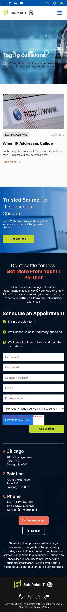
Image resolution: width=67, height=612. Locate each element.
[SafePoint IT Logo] (33, 584)
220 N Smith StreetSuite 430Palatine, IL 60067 (18, 483)
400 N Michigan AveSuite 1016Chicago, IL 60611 (19, 460)
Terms (28, 607)
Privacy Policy (41, 607)
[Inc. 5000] (30, 13)
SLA (21, 607)
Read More (9, 161)
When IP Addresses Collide (28, 143)
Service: (22, 509)
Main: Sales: (21, 504)
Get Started (18, 238)
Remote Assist (36, 520)
